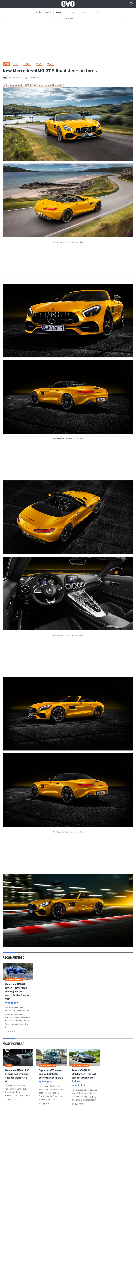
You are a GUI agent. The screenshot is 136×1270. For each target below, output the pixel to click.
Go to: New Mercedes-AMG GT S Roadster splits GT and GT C (33, 85)
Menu (4, 4)
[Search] (131, 4)
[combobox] (55, 12)
